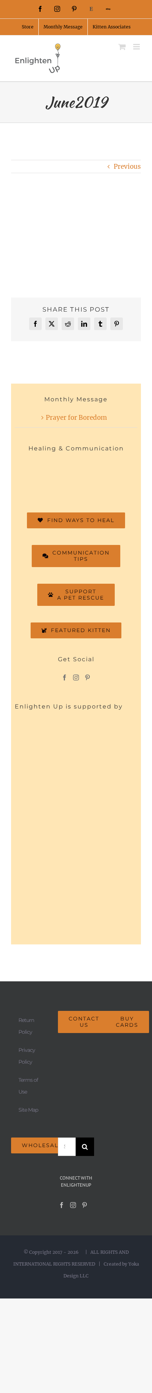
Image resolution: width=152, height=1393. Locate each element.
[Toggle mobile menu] (137, 47)
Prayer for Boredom (76, 418)
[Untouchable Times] (62, 478)
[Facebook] (65, 677)
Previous (127, 166)
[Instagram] (76, 677)
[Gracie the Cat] (89, 477)
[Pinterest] (87, 677)
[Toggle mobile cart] (122, 47)
